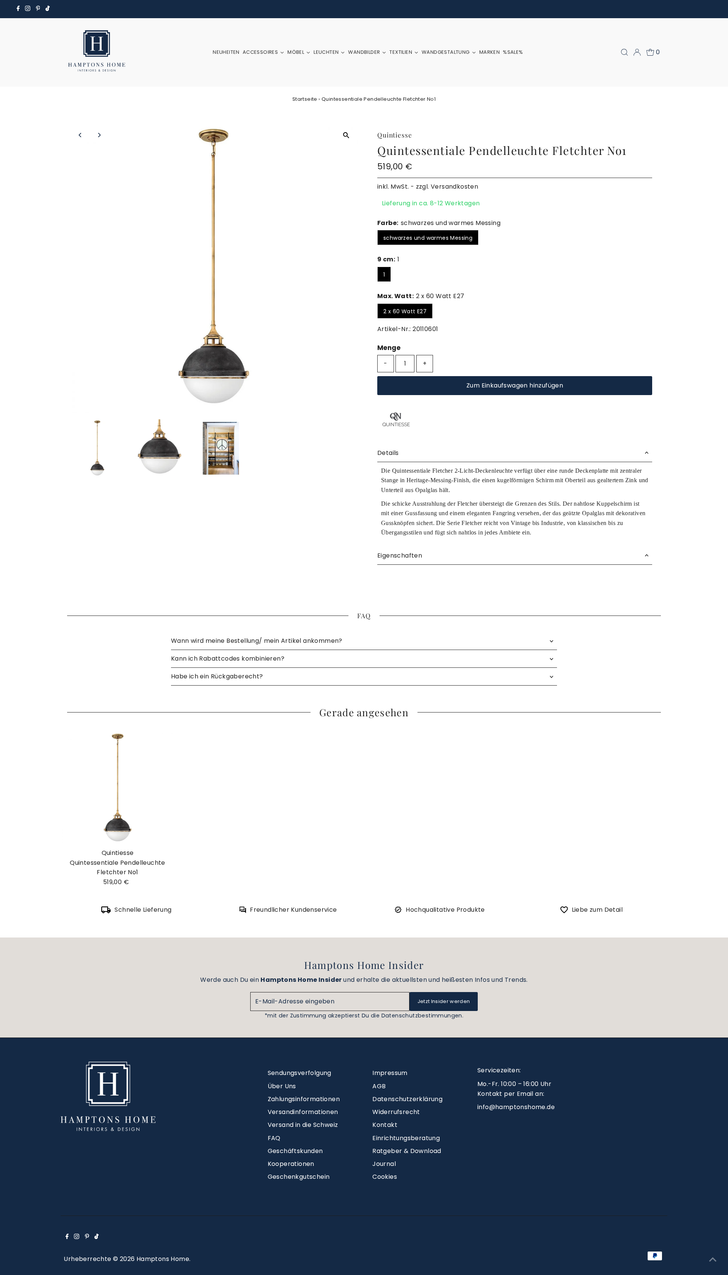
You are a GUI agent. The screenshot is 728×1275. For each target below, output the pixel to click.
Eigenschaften (399, 555)
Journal (384, 1163)
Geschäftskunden (295, 1151)
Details (388, 452)
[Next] (99, 135)
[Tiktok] (48, 9)
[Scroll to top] (712, 1259)
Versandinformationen (303, 1112)
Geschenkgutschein (299, 1176)
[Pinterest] (38, 9)
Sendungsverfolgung (299, 1073)
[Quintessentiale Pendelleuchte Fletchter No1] (117, 788)
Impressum (390, 1073)
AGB (379, 1086)
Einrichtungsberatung (406, 1138)
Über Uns (282, 1086)
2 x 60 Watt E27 (405, 311)
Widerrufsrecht (396, 1112)
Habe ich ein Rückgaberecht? (217, 676)
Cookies (384, 1176)
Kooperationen (291, 1163)
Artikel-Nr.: (394, 329)
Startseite (304, 99)
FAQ (274, 1138)
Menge (388, 347)
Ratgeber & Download (406, 1151)
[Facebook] (18, 9)
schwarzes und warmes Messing (427, 238)
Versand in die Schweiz (303, 1124)
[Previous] (80, 135)
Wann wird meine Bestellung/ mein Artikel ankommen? (256, 640)
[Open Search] (624, 52)
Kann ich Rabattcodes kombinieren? (227, 658)
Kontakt (384, 1124)
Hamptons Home (162, 1259)
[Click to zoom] (346, 135)
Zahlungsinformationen (304, 1099)
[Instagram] (27, 9)
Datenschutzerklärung (407, 1099)
